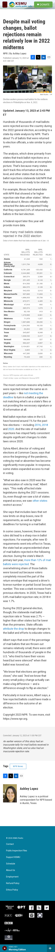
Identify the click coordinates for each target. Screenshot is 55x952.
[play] (5, 948)
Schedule (10, 864)
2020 (10, 429)
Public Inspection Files (16, 851)
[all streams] (51, 948)
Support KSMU (13, 857)
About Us (10, 870)
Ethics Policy (12, 890)
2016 (38, 425)
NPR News (18, 766)
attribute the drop (13, 628)
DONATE (45, 4)
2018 (44, 425)
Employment (12, 877)
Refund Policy (12, 883)
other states (40, 500)
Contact (10, 844)
